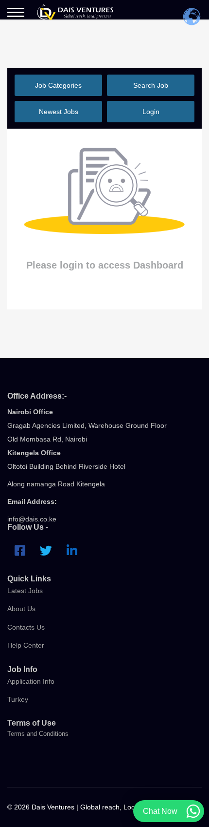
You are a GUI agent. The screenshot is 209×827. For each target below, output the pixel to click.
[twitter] (46, 550)
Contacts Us (26, 627)
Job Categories (58, 85)
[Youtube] (72, 550)
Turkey (17, 699)
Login (150, 111)
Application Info (30, 681)
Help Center (25, 645)
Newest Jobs (58, 111)
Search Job (150, 85)
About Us (21, 609)
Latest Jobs (25, 591)
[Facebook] (20, 550)
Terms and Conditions (38, 733)
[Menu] (15, 12)
